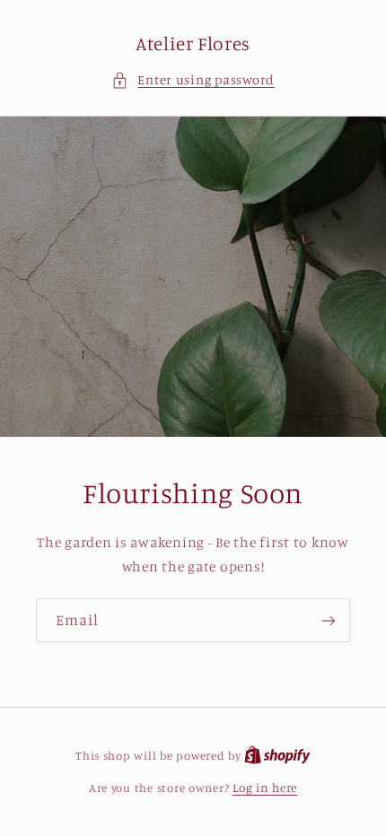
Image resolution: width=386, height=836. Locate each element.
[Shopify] (277, 755)
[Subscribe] (328, 620)
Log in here (264, 787)
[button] (193, 79)
